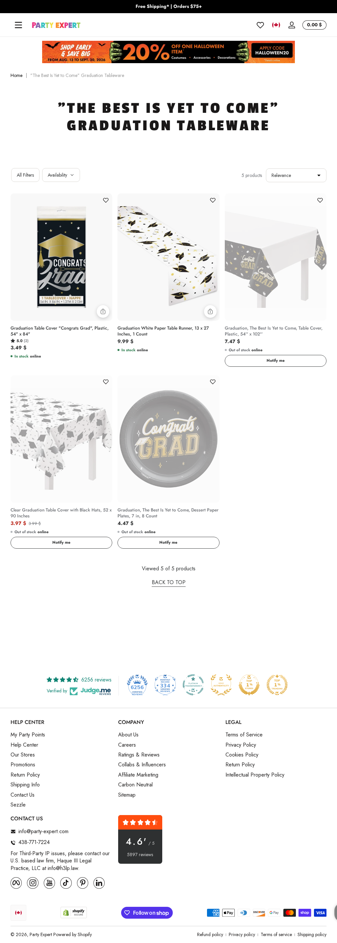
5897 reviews (140, 855)
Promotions (23, 764)
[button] (276, 25)
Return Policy (25, 775)
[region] (168, 6)
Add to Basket (103, 311)
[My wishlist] (260, 25)
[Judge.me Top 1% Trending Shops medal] (277, 684)
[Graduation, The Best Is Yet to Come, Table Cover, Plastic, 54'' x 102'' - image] (275, 257)
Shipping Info (25, 784)
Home (16, 75)
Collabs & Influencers (142, 764)
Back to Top (169, 582)
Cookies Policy (241, 754)
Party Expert (41, 934)
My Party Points (28, 734)
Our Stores (23, 754)
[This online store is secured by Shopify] (74, 912)
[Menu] (18, 25)
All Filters (25, 175)
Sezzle (18, 804)
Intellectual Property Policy (254, 775)
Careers (127, 745)
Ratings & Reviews (139, 754)
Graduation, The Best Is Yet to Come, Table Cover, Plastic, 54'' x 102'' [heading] (274, 331)
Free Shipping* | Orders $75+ (169, 6)
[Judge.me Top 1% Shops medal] (249, 684)
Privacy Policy (240, 745)
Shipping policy (312, 934)
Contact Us (23, 795)
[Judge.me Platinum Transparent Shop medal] (193, 684)
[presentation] (61, 333)
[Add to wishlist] (105, 200)
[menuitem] (61, 734)
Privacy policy (242, 934)
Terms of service (276, 934)
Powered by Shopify (72, 934)
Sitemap (127, 795)
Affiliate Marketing (138, 775)
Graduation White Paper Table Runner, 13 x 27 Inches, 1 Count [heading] (163, 331)
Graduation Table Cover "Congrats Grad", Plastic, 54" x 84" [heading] (60, 331)
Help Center (24, 745)
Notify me (276, 360)
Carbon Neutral (135, 784)
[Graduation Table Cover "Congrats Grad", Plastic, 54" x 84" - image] (61, 257)
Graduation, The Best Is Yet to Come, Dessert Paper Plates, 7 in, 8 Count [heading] (168, 513)
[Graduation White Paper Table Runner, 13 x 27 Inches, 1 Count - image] (168, 257)
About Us (128, 734)
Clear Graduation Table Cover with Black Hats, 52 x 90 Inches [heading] (61, 513)
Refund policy (210, 934)
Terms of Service (244, 734)
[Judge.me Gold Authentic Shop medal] (221, 684)
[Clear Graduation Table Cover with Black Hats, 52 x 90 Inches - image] (61, 439)
